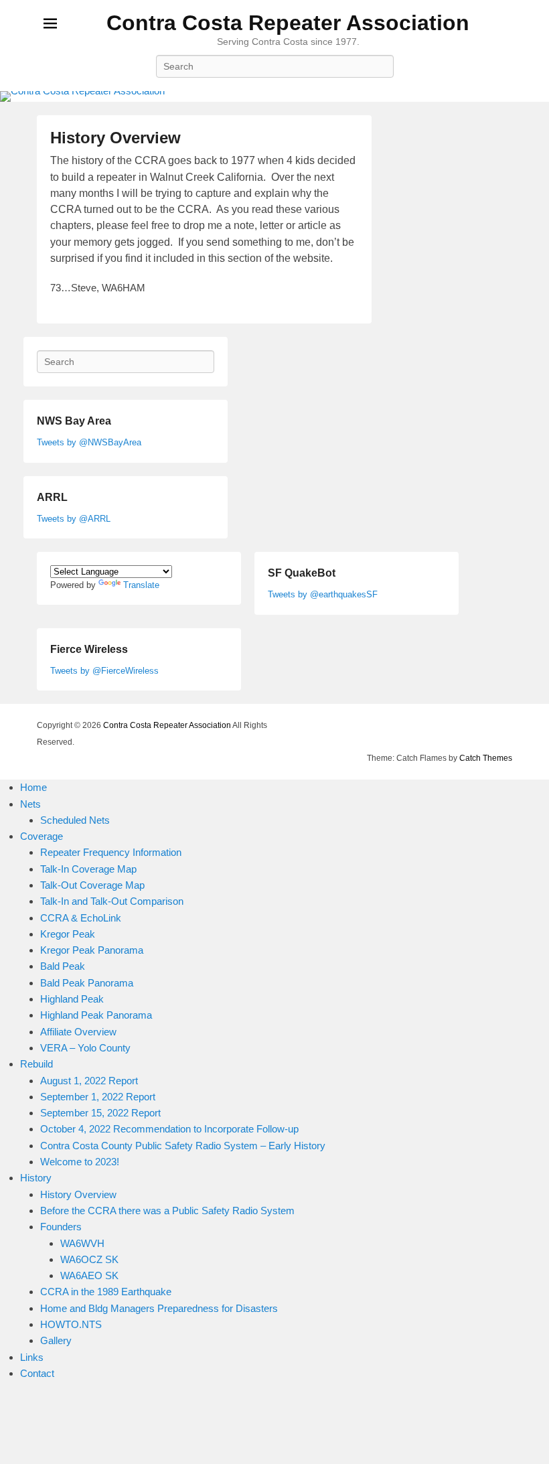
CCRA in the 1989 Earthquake (105, 1291)
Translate (141, 585)
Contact (37, 1373)
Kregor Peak (67, 934)
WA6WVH (82, 1243)
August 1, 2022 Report (89, 1080)
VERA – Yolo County (85, 1047)
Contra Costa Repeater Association (287, 23)
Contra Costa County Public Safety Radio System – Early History (182, 1145)
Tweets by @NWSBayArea (89, 442)
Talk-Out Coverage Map (92, 885)
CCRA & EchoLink (80, 918)
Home (33, 787)
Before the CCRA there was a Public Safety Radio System (167, 1210)
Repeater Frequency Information (110, 852)
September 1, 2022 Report (97, 1096)
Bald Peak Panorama (86, 983)
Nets (30, 804)
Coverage (41, 836)
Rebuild (36, 1064)
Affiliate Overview (78, 1031)
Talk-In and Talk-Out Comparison (111, 901)
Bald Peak (62, 966)
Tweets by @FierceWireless (104, 671)
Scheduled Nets (75, 820)
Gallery (56, 1340)
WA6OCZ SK (89, 1259)
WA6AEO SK (89, 1275)
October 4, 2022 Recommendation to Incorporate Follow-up (169, 1128)
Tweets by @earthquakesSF (323, 594)
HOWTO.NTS (71, 1324)
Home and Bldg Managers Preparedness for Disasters (159, 1308)
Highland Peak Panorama (96, 1015)
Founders (61, 1226)
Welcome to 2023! (79, 1161)
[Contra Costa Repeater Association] (274, 96)
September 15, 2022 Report (100, 1112)
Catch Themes (485, 758)
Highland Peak (72, 999)
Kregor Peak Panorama (91, 950)
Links (32, 1357)
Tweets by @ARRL (73, 519)
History (36, 1177)
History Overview (115, 138)
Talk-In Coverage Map (88, 869)
